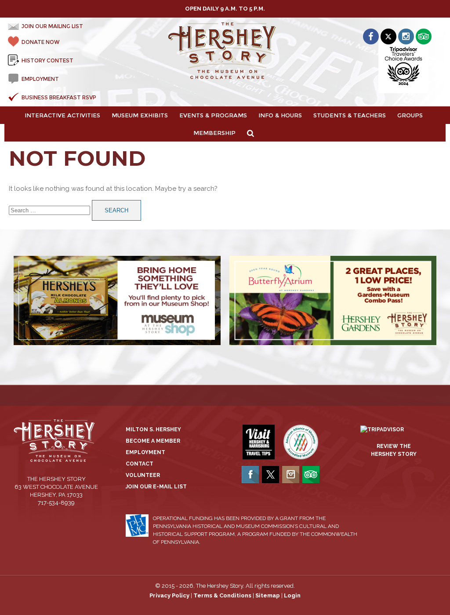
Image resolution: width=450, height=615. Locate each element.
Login (292, 595)
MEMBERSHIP (214, 132)
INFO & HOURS (280, 115)
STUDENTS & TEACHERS (349, 115)
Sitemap (267, 595)
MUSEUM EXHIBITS (140, 115)
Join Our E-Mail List (156, 487)
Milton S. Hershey (153, 429)
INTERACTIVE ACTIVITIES (62, 115)
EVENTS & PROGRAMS (213, 115)
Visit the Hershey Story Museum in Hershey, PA (225, 51)
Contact (139, 464)
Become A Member (153, 441)
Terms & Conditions (222, 595)
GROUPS (410, 115)
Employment (145, 452)
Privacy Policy (169, 595)
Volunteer (143, 475)
